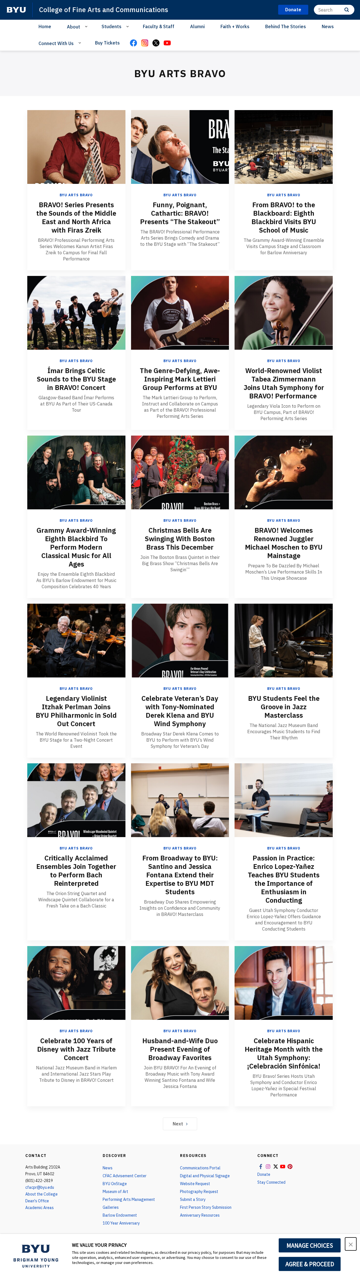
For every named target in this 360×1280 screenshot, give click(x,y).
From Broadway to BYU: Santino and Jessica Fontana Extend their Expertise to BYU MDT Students (180, 874)
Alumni (197, 26)
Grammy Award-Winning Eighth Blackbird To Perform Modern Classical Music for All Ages (76, 547)
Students (112, 26)
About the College (41, 1194)
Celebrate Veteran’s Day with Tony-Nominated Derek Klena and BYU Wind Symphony (179, 711)
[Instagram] (144, 43)
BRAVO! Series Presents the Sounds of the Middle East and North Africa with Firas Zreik (76, 217)
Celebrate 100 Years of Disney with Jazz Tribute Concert (76, 1049)
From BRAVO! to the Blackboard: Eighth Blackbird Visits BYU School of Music (283, 217)
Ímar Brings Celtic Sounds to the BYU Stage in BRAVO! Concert (76, 379)
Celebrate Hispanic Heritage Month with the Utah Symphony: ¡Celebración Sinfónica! (284, 1053)
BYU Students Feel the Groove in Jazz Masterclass (284, 707)
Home (45, 26)
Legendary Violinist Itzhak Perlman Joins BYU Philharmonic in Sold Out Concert (76, 711)
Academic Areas (39, 1207)
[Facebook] (133, 43)
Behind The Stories (285, 26)
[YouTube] (167, 43)
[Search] (347, 10)
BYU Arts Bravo (76, 195)
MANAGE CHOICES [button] (310, 1245)
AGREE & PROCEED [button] (309, 1264)
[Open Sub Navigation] (87, 26)
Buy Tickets (107, 43)
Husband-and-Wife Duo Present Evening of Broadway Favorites (180, 1049)
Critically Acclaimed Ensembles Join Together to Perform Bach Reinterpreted (76, 870)
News (328, 26)
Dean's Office (37, 1200)
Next (178, 1124)
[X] (156, 43)
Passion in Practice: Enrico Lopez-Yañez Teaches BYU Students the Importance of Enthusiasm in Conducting (284, 879)
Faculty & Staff (158, 26)
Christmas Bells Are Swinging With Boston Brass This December (180, 539)
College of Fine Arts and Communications (103, 9)
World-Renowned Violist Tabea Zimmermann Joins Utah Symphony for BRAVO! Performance (284, 383)
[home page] (16, 10)
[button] (350, 1243)
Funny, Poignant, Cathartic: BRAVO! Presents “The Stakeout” (180, 213)
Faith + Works (234, 26)
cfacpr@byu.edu (39, 1187)
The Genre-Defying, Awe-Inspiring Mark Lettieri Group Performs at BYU (180, 379)
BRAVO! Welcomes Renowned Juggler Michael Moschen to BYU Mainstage (284, 543)
